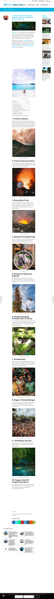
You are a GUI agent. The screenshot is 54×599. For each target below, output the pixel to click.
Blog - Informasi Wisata (9, 9)
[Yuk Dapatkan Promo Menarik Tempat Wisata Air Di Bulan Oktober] (53, 299)
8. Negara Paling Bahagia (18, 112)
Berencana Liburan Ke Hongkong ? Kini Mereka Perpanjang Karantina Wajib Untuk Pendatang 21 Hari (46, 63)
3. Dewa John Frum (16, 106)
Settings (37, 596)
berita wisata (17, 514)
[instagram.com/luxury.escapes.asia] (24, 26)
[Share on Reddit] (31, 522)
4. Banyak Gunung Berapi (18, 107)
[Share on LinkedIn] (25, 522)
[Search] (50, 5)
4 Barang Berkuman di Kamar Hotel (46, 26)
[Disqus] (21, 574)
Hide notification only (28, 596)
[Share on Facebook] (13, 522)
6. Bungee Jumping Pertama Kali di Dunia (20, 110)
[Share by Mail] (34, 522)
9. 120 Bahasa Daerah (17, 114)
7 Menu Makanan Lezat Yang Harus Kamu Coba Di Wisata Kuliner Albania (46, 47)
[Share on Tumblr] (28, 522)
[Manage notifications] (3, 596)
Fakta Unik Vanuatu (24, 514)
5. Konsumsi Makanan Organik (19, 109)
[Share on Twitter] (16, 522)
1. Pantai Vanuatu (16, 103)
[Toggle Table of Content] (26, 102)
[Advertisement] (24, 58)
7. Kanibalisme (16, 111)
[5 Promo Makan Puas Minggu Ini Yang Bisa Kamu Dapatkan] (1, 299)
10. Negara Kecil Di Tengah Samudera (21, 115)
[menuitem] (48, 1)
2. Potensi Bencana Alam (18, 105)
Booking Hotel (41, 0)
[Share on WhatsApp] (19, 522)
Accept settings (19, 596)
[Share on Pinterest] (22, 522)
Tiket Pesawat (35, 0)
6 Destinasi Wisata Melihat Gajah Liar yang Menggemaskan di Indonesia (46, 36)
